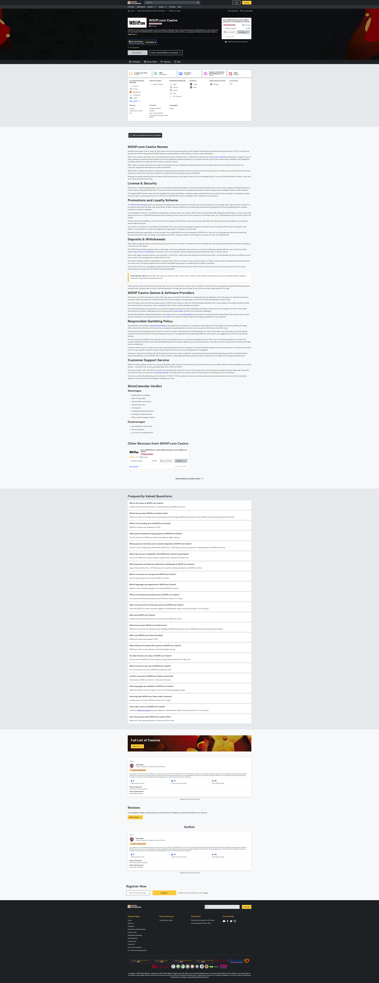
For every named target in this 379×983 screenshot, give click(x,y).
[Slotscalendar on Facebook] (228, 921)
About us (130, 923)
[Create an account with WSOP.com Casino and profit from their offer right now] (181, 466)
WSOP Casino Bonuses (139, 205)
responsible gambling (157, 326)
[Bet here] (135, 48)
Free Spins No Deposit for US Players (203, 920)
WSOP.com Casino (143, 710)
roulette (168, 317)
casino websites (220, 157)
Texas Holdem (178, 311)
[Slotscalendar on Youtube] (224, 921)
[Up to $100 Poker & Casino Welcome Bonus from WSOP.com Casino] (134, 452)
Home (129, 920)
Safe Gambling (132, 938)
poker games (187, 314)
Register (164, 893)
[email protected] (161, 373)
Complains (131, 926)
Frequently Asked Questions (137, 929)
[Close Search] (197, 2)
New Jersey (138, 252)
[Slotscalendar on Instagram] (235, 921)
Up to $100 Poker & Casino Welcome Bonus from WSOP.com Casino (236, 21)
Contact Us (131, 944)
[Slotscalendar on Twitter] (232, 921)
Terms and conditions (134, 947)
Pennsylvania (149, 252)
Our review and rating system (137, 950)
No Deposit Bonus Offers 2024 (201, 923)
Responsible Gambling (135, 935)
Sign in (206, 893)
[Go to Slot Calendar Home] (134, 2)
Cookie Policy (132, 941)
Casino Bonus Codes (166, 920)
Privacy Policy (132, 932)
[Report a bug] (236, 42)
